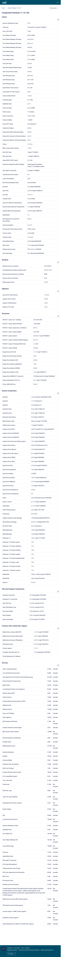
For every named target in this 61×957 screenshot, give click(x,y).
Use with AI (53, 8)
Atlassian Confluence (35, 950)
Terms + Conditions (25, 948)
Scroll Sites (26, 950)
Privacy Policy (17, 948)
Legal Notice (10, 948)
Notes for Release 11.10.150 (14, 8)
